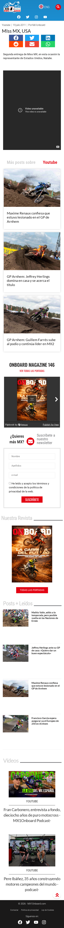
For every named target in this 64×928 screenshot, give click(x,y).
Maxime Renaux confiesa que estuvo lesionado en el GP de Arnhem (28, 217)
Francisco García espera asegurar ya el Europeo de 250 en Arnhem (45, 721)
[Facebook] (19, 17)
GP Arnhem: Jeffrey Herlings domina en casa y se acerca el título (28, 280)
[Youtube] (45, 17)
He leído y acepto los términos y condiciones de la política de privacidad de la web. (29, 487)
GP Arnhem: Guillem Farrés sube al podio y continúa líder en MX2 (31, 342)
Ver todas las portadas (32, 371)
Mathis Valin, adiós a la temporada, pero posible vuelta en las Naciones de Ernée (45, 616)
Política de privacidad (30, 910)
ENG (47, 7)
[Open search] (58, 7)
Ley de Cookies (47, 910)
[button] (16, 38)
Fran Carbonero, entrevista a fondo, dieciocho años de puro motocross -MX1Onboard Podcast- (32, 815)
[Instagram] (36, 17)
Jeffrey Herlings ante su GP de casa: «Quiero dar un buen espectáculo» (46, 650)
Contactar (14, 910)
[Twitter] (27, 17)
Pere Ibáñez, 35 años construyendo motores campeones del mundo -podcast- (32, 884)
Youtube (6, 25)
